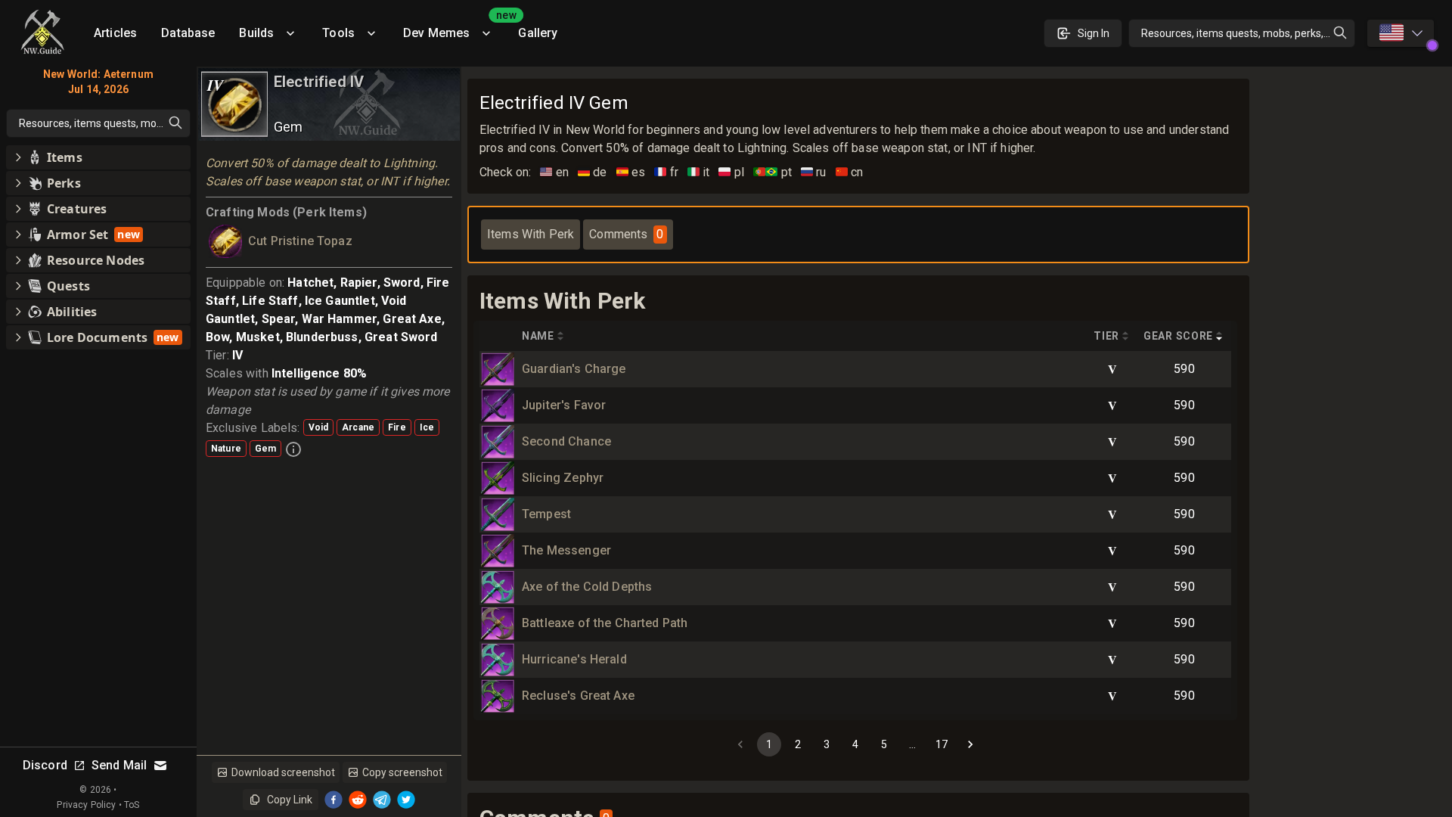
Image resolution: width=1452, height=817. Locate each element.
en (554, 172)
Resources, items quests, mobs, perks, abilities (1248, 33)
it (698, 172)
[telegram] (382, 799)
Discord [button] (45, 765)
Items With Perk (530, 234)
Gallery (537, 33)
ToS (131, 805)
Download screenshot (283, 772)
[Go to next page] (970, 744)
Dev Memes (454, 27)
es (631, 172)
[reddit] (358, 799)
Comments (626, 234)
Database (188, 33)
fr (666, 172)
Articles (115, 33)
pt (772, 172)
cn (850, 172)
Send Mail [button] (119, 765)
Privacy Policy (86, 805)
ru (814, 172)
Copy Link (289, 800)
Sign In (1093, 33)
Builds (256, 33)
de (592, 172)
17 (941, 744)
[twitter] (406, 799)
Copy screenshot (402, 772)
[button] (98, 157)
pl (731, 172)
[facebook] (333, 799)
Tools (338, 33)
